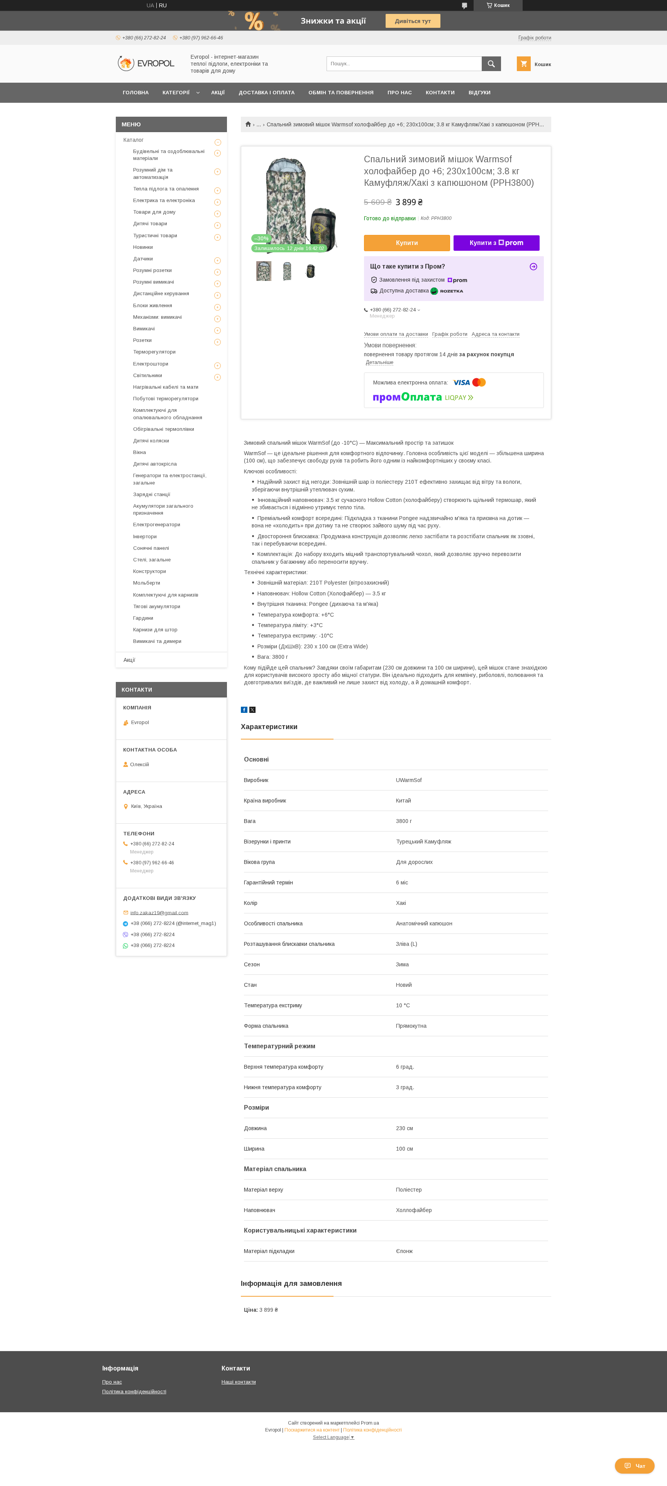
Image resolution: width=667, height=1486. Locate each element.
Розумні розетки (152, 270)
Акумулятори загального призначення (163, 509)
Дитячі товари (150, 223)
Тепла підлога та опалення (166, 189)
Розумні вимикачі (153, 282)
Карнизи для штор (155, 629)
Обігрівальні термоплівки (163, 429)
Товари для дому (154, 212)
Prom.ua (370, 1423)
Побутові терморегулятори (165, 398)
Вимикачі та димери (157, 641)
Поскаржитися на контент (312, 1430)
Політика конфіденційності (134, 1391)
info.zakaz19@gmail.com (159, 912)
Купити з (483, 243)
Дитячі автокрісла (155, 464)
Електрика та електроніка (164, 200)
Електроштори (150, 364)
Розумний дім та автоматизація (153, 173)
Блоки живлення (152, 305)
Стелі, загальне (152, 560)
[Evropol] (148, 73)
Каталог (134, 140)
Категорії (176, 92)
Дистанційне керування (161, 293)
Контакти (440, 92)
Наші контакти (239, 1382)
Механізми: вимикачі (157, 317)
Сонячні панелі (151, 548)
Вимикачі (144, 329)
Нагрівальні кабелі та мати (165, 387)
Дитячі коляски (151, 441)
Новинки (143, 247)
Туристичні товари (155, 235)
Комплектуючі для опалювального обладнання (167, 413)
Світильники (147, 375)
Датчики (143, 259)
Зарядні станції (152, 494)
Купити (407, 243)
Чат (640, 1466)
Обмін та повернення (341, 92)
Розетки (142, 340)
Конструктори (149, 571)
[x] (252, 711)
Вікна (139, 452)
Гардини (143, 618)
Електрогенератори (156, 524)
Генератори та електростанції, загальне (170, 479)
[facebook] (244, 711)
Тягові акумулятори (156, 606)
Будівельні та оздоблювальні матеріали (169, 154)
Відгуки (480, 92)
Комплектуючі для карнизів (165, 595)
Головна (136, 92)
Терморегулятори (154, 352)
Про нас (400, 92)
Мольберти (146, 583)
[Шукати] (491, 63)
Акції (218, 92)
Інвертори (145, 536)
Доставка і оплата (267, 92)
